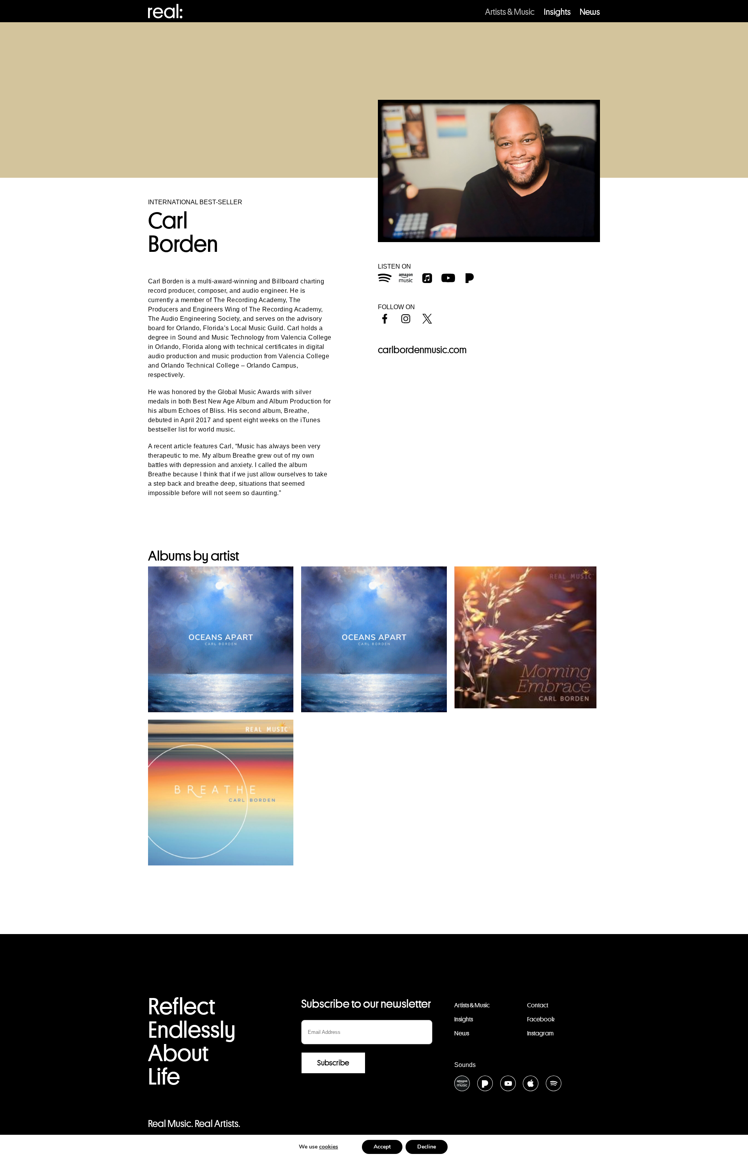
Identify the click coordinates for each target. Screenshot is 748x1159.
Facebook (540, 1019)
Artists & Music (510, 11)
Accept (382, 1146)
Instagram (540, 1033)
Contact (537, 1005)
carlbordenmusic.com (422, 349)
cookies (328, 1146)
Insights (557, 11)
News (590, 11)
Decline (426, 1146)
